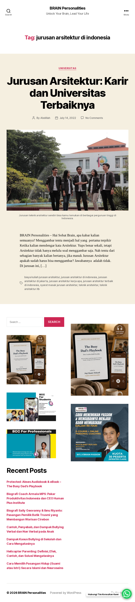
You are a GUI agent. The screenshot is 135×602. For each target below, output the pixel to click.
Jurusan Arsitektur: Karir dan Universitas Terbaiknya (67, 93)
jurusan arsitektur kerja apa (65, 281)
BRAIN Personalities (67, 8)
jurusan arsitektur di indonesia (79, 277)
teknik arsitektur (88, 285)
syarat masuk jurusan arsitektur (58, 285)
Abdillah (45, 118)
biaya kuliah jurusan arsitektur (42, 277)
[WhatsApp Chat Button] (127, 594)
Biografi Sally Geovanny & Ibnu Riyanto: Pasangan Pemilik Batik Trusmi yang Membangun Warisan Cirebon (34, 515)
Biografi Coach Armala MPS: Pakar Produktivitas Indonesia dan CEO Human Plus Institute (35, 498)
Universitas (67, 68)
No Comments (94, 118)
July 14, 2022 (68, 118)
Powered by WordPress (65, 592)
